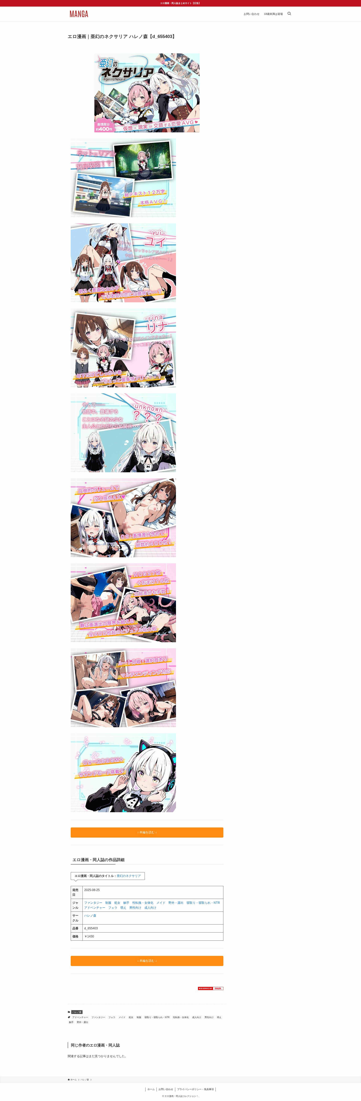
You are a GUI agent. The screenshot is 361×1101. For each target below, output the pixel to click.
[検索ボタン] (289, 14)
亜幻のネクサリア (129, 875)
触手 (126, 902)
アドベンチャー (94, 907)
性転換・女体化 (142, 902)
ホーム (151, 1089)
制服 (108, 902)
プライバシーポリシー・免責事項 (195, 1089)
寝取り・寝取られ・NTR (203, 902)
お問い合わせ (166, 1089)
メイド (160, 902)
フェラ (112, 907)
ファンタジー (93, 902)
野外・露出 (176, 902)
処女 (117, 902)
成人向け (150, 907)
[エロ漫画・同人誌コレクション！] (79, 14)
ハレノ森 (90, 915)
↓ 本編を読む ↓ (147, 832)
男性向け (135, 907)
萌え (123, 907)
